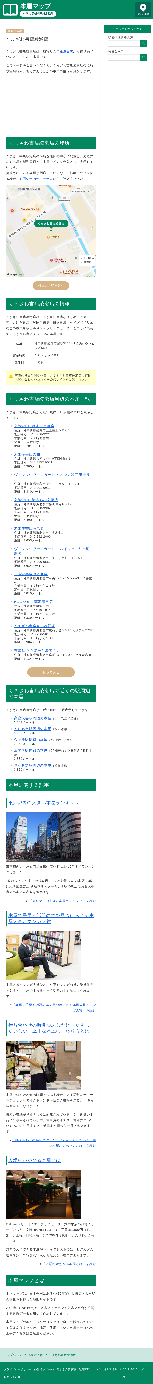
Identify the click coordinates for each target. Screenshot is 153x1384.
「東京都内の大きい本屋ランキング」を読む (62, 901)
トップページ (13, 1355)
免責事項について (90, 1369)
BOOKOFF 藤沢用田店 (33, 602)
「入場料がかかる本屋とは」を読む (69, 1264)
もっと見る (51, 672)
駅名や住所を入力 (120, 37)
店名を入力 (116, 51)
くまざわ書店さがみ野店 (34, 626)
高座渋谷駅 (14, 30)
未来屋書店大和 (27, 454)
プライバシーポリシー (18, 1369)
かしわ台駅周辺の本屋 (32, 729)
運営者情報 (110, 1369)
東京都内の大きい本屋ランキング (44, 802)
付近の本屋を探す (51, 285)
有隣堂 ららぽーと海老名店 (37, 651)
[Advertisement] (51, 103)
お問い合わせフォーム (36, 178)
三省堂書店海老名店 (31, 574)
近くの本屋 (143, 14)
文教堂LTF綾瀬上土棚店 (34, 426)
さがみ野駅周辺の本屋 (32, 765)
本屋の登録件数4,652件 (38, 13)
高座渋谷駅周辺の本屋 (32, 718)
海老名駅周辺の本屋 (31, 750)
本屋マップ (36, 6)
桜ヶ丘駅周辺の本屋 (31, 740)
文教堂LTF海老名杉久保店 (36, 500)
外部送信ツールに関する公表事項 (55, 1369)
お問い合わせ (12, 1377)
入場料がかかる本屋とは (34, 1160)
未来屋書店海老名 (29, 528)
